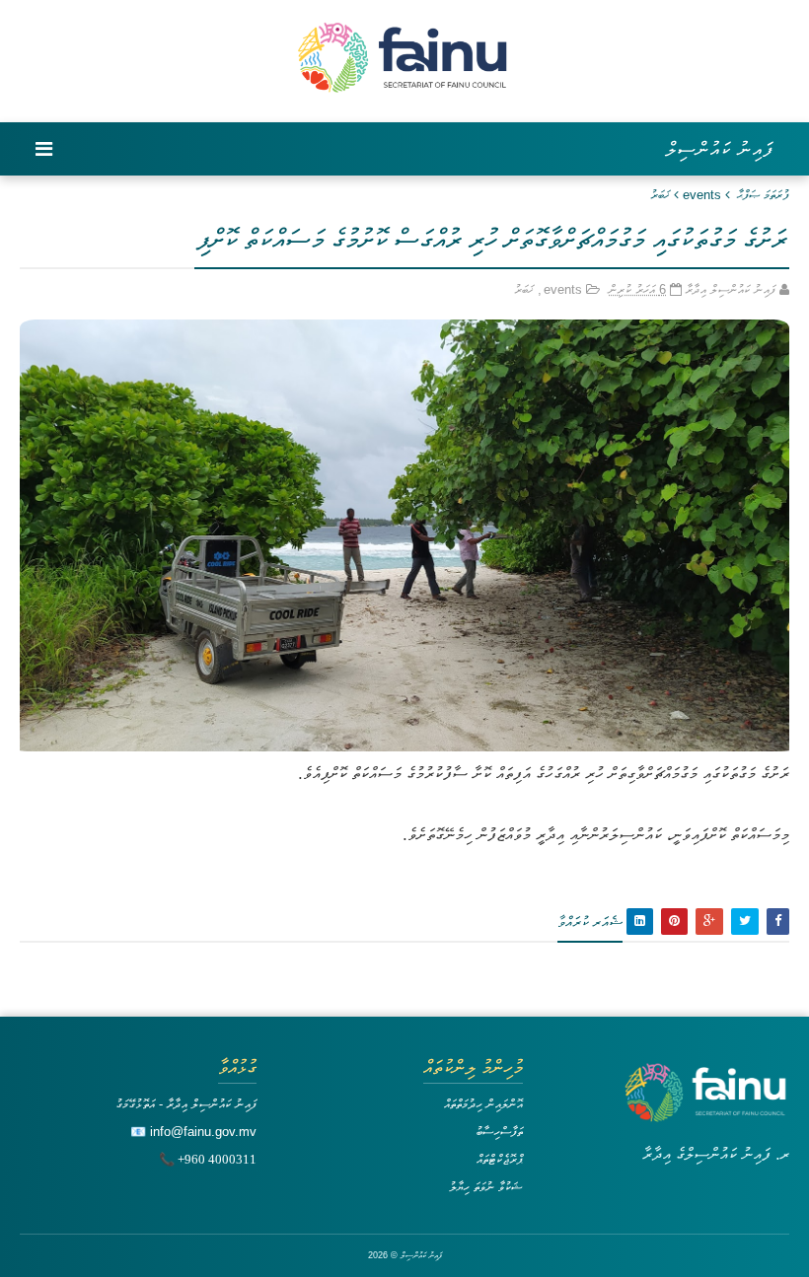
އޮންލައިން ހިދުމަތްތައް (483, 1104)
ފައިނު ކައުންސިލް (719, 149)
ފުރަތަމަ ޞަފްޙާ (763, 194)
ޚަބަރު (660, 194)
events (702, 194)
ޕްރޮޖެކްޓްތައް (500, 1159)
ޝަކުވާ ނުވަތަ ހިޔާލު (486, 1186)
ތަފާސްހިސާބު (499, 1131)
